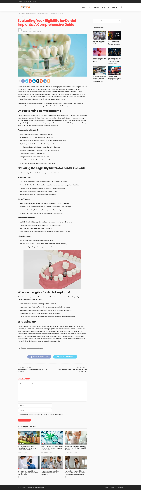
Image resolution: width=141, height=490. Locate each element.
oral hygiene (39, 348)
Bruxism (23, 348)
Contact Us (27, 1)
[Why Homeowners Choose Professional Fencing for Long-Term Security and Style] (29, 438)
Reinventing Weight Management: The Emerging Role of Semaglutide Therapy (75, 448)
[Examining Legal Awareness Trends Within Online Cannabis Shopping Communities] (52, 438)
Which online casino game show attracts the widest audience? (114, 43)
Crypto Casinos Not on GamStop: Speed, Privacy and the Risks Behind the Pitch (114, 60)
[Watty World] (25, 7)
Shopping (105, 7)
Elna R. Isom (26, 29)
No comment (35, 29)
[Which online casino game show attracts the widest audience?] (114, 35)
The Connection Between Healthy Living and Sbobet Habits (114, 78)
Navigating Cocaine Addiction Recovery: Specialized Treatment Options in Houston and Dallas (75, 473)
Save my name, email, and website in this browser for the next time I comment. (42, 414)
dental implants (31, 348)
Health (96, 7)
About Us (35, 1)
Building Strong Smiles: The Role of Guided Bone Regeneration (72, 370)
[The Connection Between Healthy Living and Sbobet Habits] (114, 70)
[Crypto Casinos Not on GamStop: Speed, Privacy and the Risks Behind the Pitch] (114, 52)
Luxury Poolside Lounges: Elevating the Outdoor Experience (32, 370)
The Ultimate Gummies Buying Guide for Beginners (99, 59)
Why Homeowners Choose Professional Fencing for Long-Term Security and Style (27, 448)
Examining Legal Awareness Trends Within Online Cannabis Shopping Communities (52, 448)
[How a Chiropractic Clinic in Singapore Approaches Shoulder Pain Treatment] (29, 462)
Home (20, 1)
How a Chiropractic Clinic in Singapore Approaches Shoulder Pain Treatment (28, 473)
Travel (114, 7)
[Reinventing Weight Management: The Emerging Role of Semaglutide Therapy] (76, 438)
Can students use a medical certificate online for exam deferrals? (50, 473)
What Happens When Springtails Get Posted (99, 42)
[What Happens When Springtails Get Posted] (99, 35)
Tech (90, 7)
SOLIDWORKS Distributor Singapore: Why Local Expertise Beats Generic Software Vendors (99, 79)
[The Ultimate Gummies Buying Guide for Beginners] (99, 52)
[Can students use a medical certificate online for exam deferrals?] (52, 462)
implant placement (65, 222)
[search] (121, 7)
